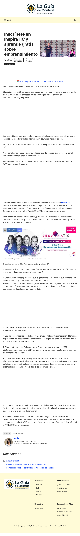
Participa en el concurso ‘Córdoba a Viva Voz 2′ (27, 464)
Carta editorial (62, 515)
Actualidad (38, 485)
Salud (36, 488)
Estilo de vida (39, 495)
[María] (8, 446)
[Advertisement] (40, 117)
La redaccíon (62, 491)
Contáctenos (62, 488)
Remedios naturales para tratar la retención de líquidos (30, 468)
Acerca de (7, 433)
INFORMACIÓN (9, 64)
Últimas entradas (18, 433)
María (10, 60)
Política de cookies (64, 512)
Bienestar (38, 491)
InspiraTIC (65, 203)
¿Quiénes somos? (63, 485)
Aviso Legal (61, 508)
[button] (75, 20)
